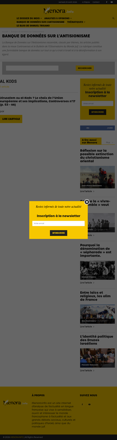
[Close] (87, 202)
